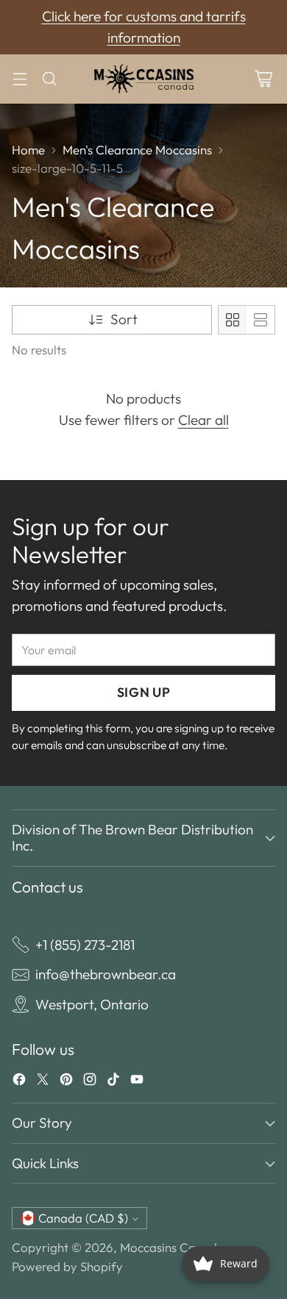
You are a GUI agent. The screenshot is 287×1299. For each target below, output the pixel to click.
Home (28, 149)
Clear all (203, 420)
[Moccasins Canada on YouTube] (137, 1082)
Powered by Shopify (67, 1266)
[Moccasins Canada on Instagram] (90, 1082)
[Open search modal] (49, 79)
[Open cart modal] (263, 79)
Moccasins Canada (172, 1247)
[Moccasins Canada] (143, 79)
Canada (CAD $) (83, 1218)
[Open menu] (19, 79)
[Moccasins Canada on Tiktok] (113, 1082)
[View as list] (260, 320)
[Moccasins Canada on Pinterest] (66, 1082)
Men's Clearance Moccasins (137, 149)
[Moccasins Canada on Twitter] (43, 1082)
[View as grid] (233, 320)
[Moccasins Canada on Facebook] (19, 1082)
